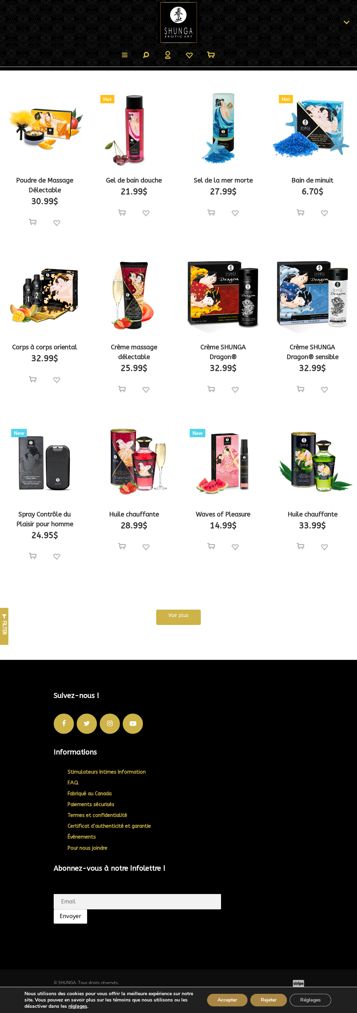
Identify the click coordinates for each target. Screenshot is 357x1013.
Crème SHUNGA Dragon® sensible (313, 352)
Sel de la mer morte (223, 180)
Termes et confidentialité (97, 815)
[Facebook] (64, 724)
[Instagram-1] (110, 724)
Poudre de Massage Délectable (44, 185)
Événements (82, 837)
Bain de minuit (312, 180)
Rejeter (268, 1000)
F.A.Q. (73, 783)
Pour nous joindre (87, 848)
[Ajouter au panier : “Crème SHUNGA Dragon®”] (211, 389)
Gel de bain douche (134, 180)
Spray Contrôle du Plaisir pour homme (44, 519)
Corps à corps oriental (44, 347)
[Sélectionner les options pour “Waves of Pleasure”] (211, 546)
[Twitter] (87, 724)
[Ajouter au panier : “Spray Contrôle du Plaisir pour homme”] (33, 556)
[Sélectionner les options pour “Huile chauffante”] (122, 546)
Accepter (227, 1000)
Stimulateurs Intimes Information (107, 772)
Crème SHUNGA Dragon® (223, 352)
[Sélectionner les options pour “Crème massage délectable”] (122, 389)
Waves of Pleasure (223, 514)
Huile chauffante (134, 514)
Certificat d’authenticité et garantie (109, 826)
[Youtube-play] (133, 724)
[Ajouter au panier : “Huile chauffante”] (300, 546)
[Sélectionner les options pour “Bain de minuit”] (300, 213)
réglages (77, 1006)
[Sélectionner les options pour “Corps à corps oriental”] (33, 380)
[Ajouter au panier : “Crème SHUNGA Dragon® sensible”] (300, 389)
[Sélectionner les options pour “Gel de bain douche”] (122, 213)
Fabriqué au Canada (90, 794)
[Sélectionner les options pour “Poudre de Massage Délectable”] (33, 222)
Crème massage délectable (134, 352)
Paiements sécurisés (91, 804)
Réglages (310, 1000)
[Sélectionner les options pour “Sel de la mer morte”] (211, 213)
